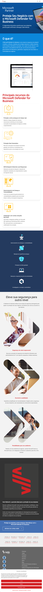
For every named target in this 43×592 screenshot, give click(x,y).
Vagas (23, 553)
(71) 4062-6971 (35, 542)
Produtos (24, 555)
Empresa (24, 551)
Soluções (24, 557)
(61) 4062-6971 (28, 542)
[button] (39, 1)
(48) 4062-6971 (14, 542)
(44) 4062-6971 (7, 542)
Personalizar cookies (21, 587)
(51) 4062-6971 (22, 542)
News (23, 560)
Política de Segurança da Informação (30, 567)
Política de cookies (15, 590)
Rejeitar (21, 584)
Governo (24, 558)
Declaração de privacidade (23, 590)
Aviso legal (29, 590)
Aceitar (21, 581)
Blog (23, 562)
